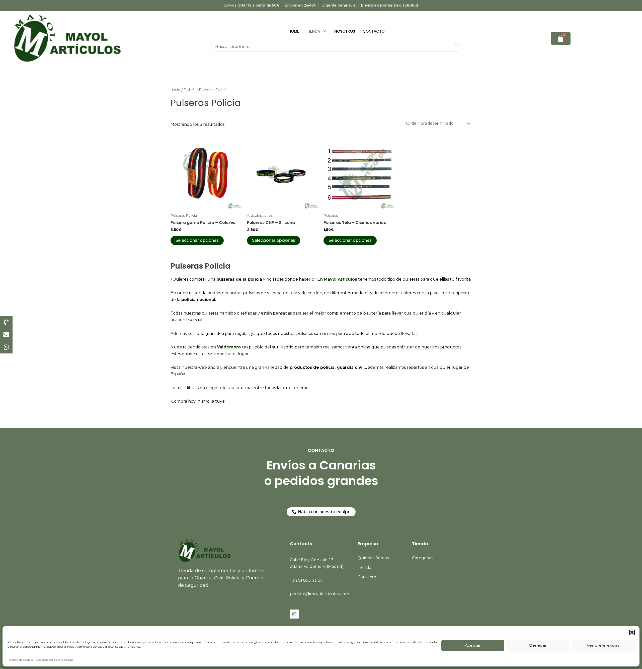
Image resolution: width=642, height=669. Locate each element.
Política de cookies (20, 659)
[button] (631, 632)
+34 (306, 580)
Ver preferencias (603, 645)
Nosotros (344, 31)
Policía (190, 90)
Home (293, 31)
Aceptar (473, 645)
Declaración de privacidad (54, 659)
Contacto (373, 31)
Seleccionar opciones (197, 240)
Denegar (538, 645)
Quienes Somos (373, 558)
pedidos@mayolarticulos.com (319, 593)
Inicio (175, 90)
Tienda (313, 31)
